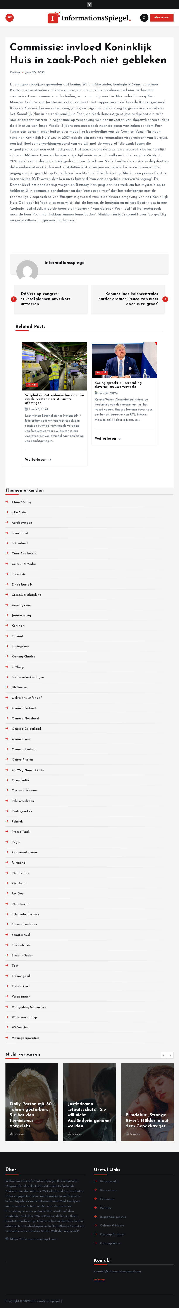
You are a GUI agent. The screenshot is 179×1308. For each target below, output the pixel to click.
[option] (31, 1102)
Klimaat (17, 636)
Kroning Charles (23, 656)
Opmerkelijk (20, 780)
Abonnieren (162, 17)
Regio (16, 842)
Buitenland (20, 543)
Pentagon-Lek (22, 811)
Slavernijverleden (24, 924)
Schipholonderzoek (25, 914)
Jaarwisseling (21, 615)
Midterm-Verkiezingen (28, 677)
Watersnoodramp (24, 1017)
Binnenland (20, 533)
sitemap (99, 1279)
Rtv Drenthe (20, 873)
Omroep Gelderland (26, 728)
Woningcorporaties (25, 1038)
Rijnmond (18, 862)
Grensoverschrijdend (26, 595)
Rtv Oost (18, 893)
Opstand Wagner (24, 790)
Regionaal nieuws (24, 852)
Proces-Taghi (21, 832)
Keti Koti (18, 625)
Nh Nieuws (19, 687)
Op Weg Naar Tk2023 (28, 770)
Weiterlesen (36, 460)
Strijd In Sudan (22, 955)
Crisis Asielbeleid (24, 553)
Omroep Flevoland (25, 718)
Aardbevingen (22, 522)
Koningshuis (20, 646)
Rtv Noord (19, 883)
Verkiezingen (21, 996)
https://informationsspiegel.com (33, 1239)
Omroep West (22, 739)
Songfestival (21, 935)
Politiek (15, 72)
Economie (19, 574)
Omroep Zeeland (24, 749)
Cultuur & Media (24, 564)
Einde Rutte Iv (22, 584)
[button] (164, 1055)
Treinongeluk (21, 976)
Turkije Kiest (21, 986)
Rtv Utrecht (20, 904)
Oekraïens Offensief (27, 698)
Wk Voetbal (20, 1027)
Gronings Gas (21, 605)
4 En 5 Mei (19, 512)
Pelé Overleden (23, 801)
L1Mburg (18, 667)
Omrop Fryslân (22, 759)
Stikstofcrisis (21, 945)
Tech (15, 965)
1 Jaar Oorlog (21, 502)
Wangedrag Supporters (29, 1007)
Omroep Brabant (24, 708)
